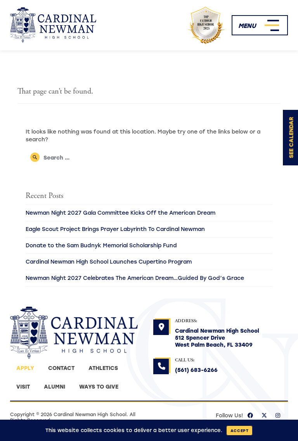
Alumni (54, 386)
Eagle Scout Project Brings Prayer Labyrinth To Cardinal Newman (115, 229)
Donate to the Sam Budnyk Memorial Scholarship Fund (101, 245)
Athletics (103, 368)
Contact (61, 368)
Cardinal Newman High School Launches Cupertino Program (109, 261)
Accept (239, 430)
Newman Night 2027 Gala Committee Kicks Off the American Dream (120, 212)
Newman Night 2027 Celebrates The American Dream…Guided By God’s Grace (135, 277)
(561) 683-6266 (196, 369)
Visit (23, 386)
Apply (25, 368)
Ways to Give (98, 386)
